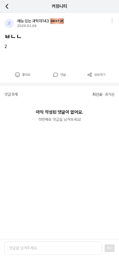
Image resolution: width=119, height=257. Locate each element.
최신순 (97, 94)
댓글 (63, 75)
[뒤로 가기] (9, 6)
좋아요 (26, 75)
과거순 (110, 94)
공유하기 (99, 75)
